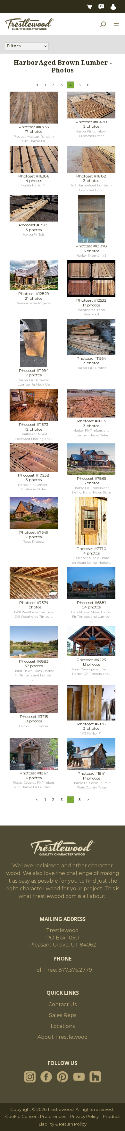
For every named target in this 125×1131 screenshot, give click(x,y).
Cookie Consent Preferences (35, 1116)
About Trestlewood (63, 1037)
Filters (14, 45)
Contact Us (62, 1004)
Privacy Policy (84, 1116)
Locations (63, 1026)
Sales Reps (62, 1015)
